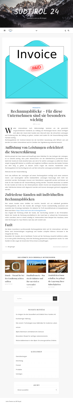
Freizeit (18, 365)
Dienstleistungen (21, 356)
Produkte (36, 108)
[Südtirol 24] (10, 30)
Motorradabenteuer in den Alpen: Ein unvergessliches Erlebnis (36, 340)
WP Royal (18, 401)
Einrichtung (19, 361)
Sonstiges (19, 374)
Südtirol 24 (36, 12)
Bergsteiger (11, 247)
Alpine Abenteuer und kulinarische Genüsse (30, 332)
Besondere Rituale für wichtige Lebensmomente (32, 336)
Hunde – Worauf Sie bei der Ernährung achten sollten (14, 278)
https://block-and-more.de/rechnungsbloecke (31, 210)
